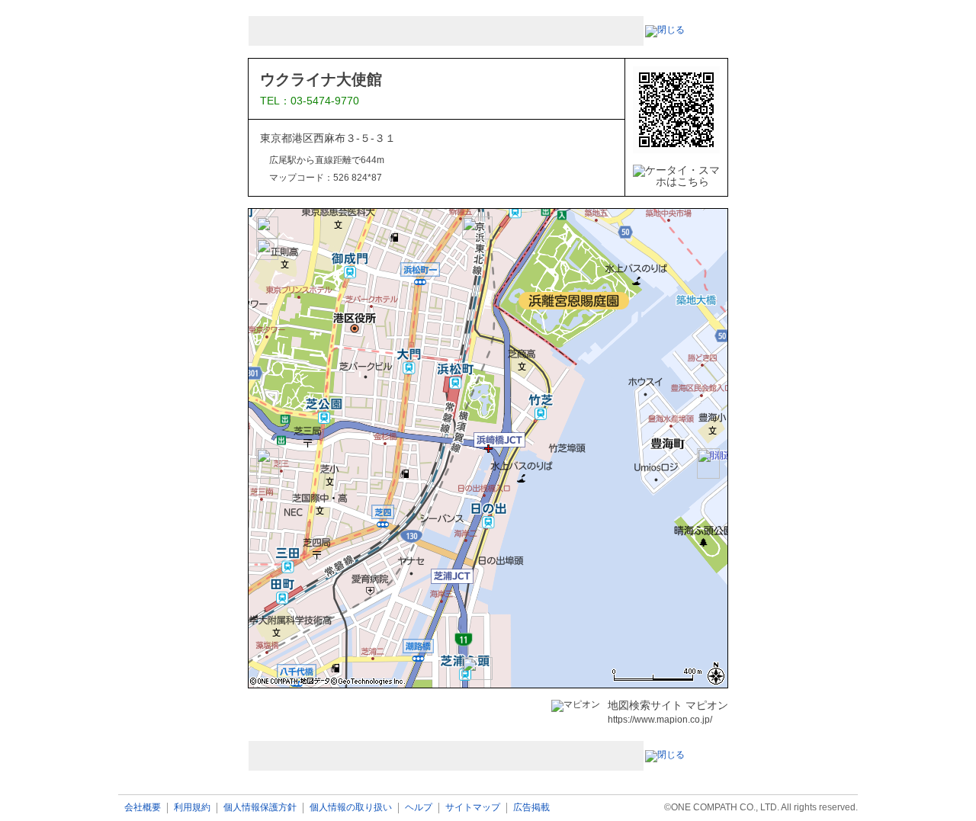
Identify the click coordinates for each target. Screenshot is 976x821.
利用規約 (192, 808)
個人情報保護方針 (260, 808)
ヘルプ (418, 808)
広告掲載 (531, 808)
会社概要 (142, 808)
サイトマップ (472, 808)
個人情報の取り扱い (351, 808)
